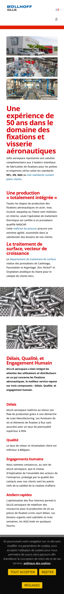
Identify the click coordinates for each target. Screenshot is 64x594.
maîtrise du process (25, 228)
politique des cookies (37, 563)
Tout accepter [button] (22, 572)
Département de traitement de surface (33, 259)
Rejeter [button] (48, 572)
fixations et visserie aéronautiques (31, 144)
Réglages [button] (32, 585)
